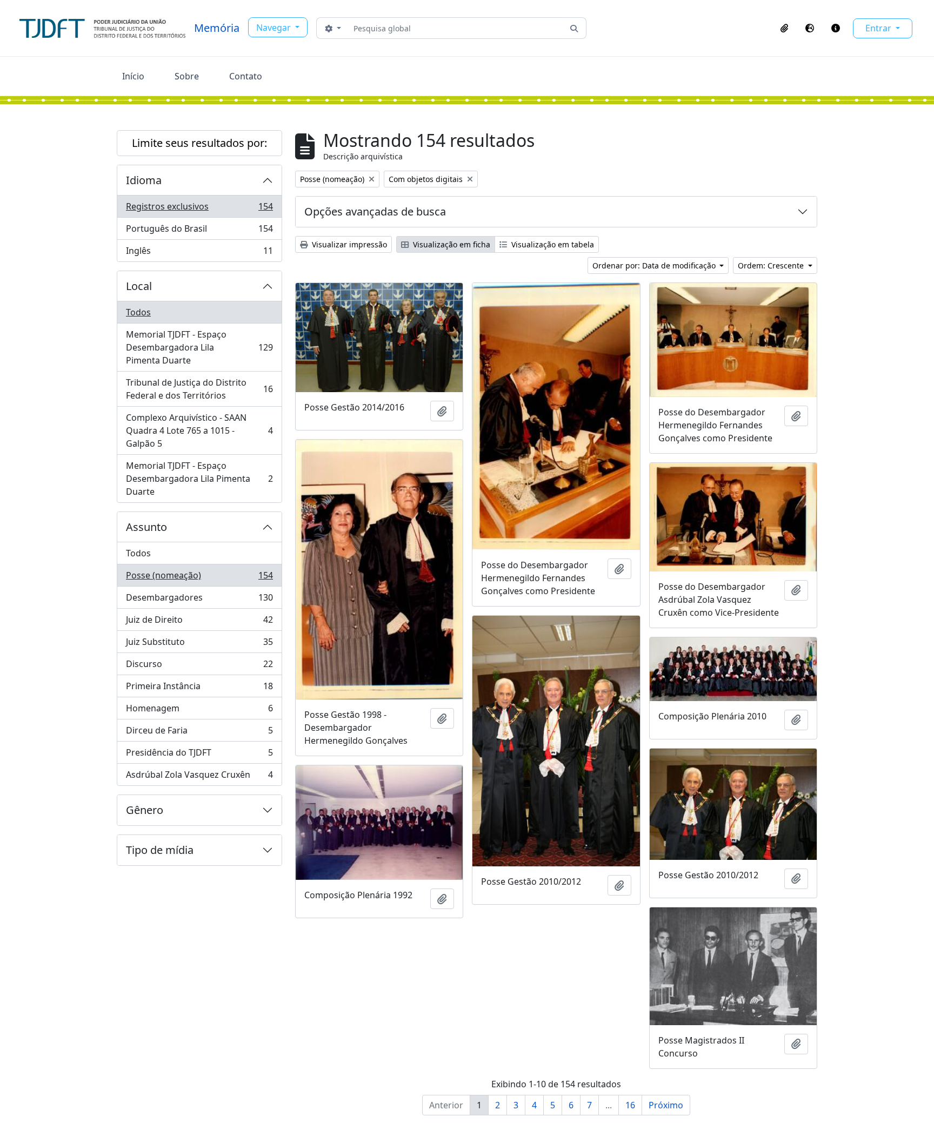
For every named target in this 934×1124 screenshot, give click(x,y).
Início (133, 76)
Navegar (274, 27)
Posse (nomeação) (199, 578)
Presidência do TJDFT (199, 755)
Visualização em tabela (551, 244)
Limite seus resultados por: (199, 143)
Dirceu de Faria (199, 733)
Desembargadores (199, 600)
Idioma (144, 180)
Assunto (146, 527)
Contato (245, 76)
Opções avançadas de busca (375, 211)
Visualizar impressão (348, 244)
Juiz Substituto (199, 644)
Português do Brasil (199, 231)
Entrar (879, 28)
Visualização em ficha (450, 244)
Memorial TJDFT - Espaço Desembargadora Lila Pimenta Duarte (199, 347)
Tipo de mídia (160, 850)
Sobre (187, 76)
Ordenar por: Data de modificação (655, 265)
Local (139, 286)
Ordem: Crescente (772, 265)
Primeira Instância (199, 688)
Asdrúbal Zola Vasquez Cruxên (199, 777)
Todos (138, 312)
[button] (784, 28)
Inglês (199, 253)
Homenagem (199, 710)
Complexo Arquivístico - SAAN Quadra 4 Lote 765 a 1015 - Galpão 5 (199, 430)
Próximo (666, 1105)
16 (630, 1105)
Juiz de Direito (199, 622)
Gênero (144, 810)
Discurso (199, 666)
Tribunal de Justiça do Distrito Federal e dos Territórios (199, 388)
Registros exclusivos (199, 209)
